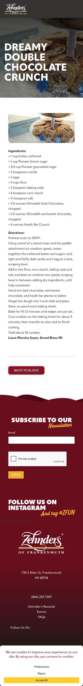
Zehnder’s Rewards (41, 606)
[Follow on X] (41, 628)
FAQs (41, 617)
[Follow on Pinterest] (54, 628)
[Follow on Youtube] (48, 628)
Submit (16, 474)
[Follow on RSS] (69, 628)
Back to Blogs (26, 370)
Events (41, 612)
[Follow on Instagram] (61, 628)
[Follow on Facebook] (34, 628)
